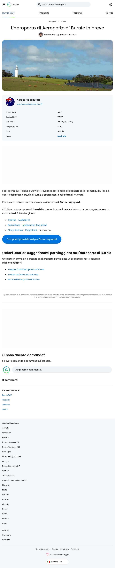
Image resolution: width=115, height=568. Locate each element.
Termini (55, 549)
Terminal (77, 13)
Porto (4, 523)
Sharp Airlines (15, 230)
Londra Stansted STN (11, 442)
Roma (5, 509)
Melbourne (24, 220)
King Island (41, 225)
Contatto (6, 540)
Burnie (63, 21)
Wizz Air (5, 471)
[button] (4, 4)
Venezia (5, 494)
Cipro (4, 513)
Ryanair (5, 437)
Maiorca (5, 518)
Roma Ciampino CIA (11, 466)
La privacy (64, 549)
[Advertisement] (57, 164)
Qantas (12, 220)
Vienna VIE (6, 432)
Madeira (5, 485)
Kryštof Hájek (49, 34)
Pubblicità (75, 549)
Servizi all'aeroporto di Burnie (24, 279)
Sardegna (6, 452)
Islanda (5, 499)
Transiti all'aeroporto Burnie (23, 274)
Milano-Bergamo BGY (11, 456)
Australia (62, 136)
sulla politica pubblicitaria (70, 297)
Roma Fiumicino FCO (11, 447)
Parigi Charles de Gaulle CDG (14, 480)
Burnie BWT (8, 13)
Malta (4, 490)
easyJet (5, 461)
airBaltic (5, 428)
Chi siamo (6, 535)
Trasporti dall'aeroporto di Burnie (26, 269)
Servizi (109, 13)
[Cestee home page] (13, 4)
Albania (5, 504)
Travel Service (8, 475)
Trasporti (43, 13)
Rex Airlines (14, 225)
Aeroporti (52, 21)
